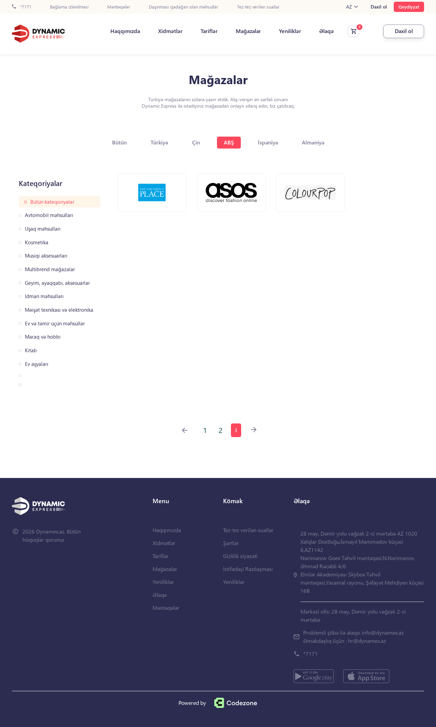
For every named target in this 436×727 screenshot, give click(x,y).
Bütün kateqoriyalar (52, 202)
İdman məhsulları (44, 296)
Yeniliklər (290, 31)
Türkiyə (159, 142)
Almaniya (313, 142)
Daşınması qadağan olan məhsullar (183, 7)
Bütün (119, 142)
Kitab (31, 350)
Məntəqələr (118, 7)
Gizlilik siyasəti (240, 555)
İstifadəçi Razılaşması (248, 568)
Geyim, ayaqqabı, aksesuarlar (57, 283)
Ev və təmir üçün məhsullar (55, 323)
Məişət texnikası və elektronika (59, 310)
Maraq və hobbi (43, 337)
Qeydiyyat (409, 7)
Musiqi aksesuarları (46, 255)
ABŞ (229, 142)
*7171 (25, 7)
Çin (196, 142)
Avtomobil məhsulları (49, 215)
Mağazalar (248, 31)
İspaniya (268, 142)
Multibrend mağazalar (50, 269)
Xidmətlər (170, 31)
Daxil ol (379, 7)
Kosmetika (36, 242)
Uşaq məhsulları (43, 229)
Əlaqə (326, 31)
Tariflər (209, 31)
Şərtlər (231, 542)
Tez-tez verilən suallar (258, 7)
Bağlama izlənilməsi (69, 7)
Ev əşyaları (36, 364)
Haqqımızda (125, 31)
